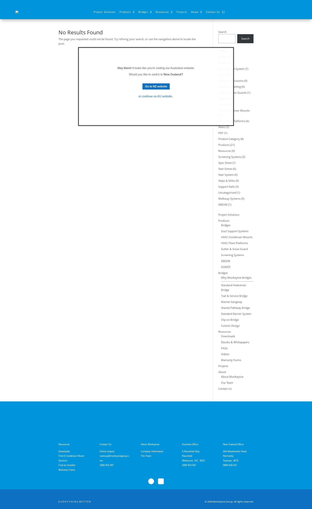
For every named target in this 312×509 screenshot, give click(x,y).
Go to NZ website (156, 86)
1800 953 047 (107, 465)
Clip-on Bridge (230, 319)
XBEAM (223, 204)
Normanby (228, 456)
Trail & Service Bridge (234, 296)
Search (222, 32)
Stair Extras (225, 169)
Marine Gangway (231, 302)
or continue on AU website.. (156, 96)
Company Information (152, 451)
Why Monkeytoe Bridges (236, 277)
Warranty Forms (231, 360)
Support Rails (226, 186)
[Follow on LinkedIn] (161, 481)
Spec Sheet (225, 163)
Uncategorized (227, 192)
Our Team (227, 382)
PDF (220, 133)
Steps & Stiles (226, 180)
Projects (182, 12)
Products (125, 12)
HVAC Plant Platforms (234, 243)
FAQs (224, 348)
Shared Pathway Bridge (235, 308)
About (194, 12)
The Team (146, 456)
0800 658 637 (230, 465)
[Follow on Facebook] (151, 481)
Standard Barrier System (236, 314)
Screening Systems (229, 157)
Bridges (143, 12)
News (221, 127)
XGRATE (226, 267)
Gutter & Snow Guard (234, 249)
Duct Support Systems (234, 231)
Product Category (229, 139)
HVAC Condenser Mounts (236, 237)
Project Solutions (105, 12)
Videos (225, 354)
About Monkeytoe (232, 376)
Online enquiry (107, 451)
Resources (162, 12)
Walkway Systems (229, 198)
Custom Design (230, 325)
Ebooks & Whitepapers (235, 342)
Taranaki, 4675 (230, 460)
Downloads (228, 336)
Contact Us (213, 12)
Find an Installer (66, 465)
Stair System (226, 174)
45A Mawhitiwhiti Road (234, 451)
